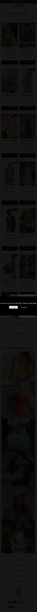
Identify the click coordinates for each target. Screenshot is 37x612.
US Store (33, 303)
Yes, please (13, 307)
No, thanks (24, 307)
